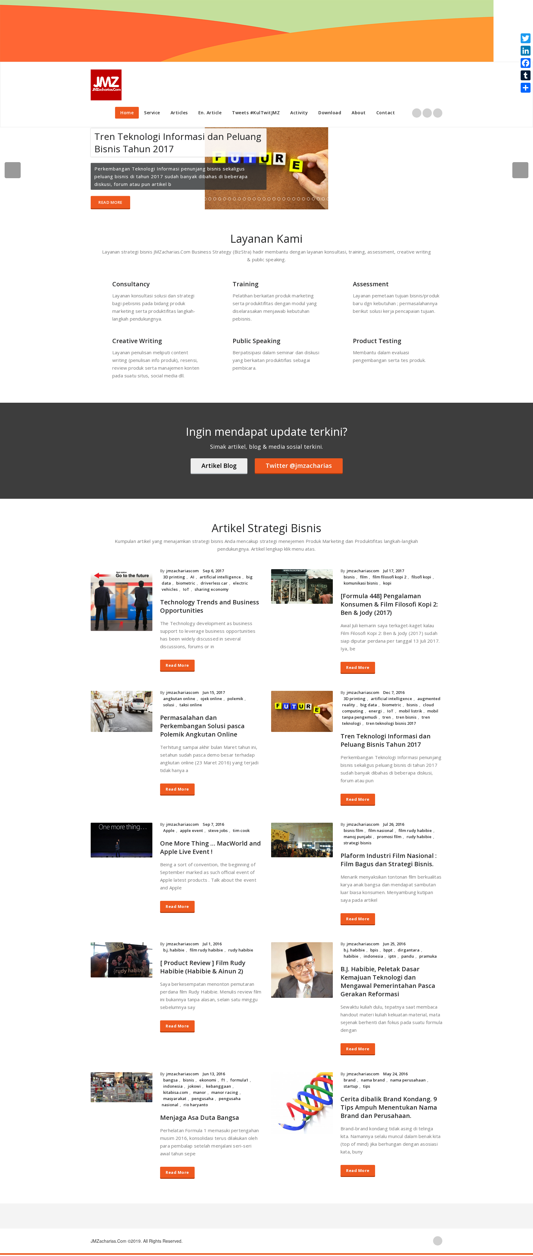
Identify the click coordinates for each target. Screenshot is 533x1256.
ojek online (211, 694)
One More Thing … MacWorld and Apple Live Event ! (210, 842)
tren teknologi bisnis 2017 (391, 718)
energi (375, 706)
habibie (351, 951)
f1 (223, 1075)
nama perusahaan (408, 1075)
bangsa (170, 1075)
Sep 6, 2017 (213, 566)
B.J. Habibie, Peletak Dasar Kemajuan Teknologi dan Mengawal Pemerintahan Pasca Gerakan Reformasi (388, 976)
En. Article (210, 113)
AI (192, 572)
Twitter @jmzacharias (299, 461)
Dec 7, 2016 (393, 688)
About (359, 113)
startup (351, 1081)
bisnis (349, 572)
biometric (185, 578)
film (363, 572)
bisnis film (353, 826)
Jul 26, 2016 (393, 819)
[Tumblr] (525, 75)
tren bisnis (406, 712)
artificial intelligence (220, 572)
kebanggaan (218, 1081)
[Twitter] (525, 38)
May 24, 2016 (395, 1069)
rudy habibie (419, 832)
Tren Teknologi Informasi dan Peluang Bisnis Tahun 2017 (386, 735)
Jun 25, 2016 (394, 939)
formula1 (239, 1075)
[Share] (525, 88)
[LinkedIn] (525, 50)
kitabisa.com (175, 1087)
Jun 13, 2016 (214, 1069)
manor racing (224, 1087)
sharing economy (212, 584)
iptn (392, 951)
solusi (168, 700)
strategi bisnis (357, 838)
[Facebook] (525, 63)
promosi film (389, 832)
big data (368, 700)
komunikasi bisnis (361, 578)
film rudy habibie (415, 826)
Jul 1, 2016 (212, 939)
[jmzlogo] (106, 84)
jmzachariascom (182, 566)
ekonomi (207, 1075)
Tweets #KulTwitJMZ (256, 113)
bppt (387, 945)
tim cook (241, 826)
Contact (385, 113)
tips (366, 1081)
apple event (191, 826)
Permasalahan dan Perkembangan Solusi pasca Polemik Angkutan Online (202, 721)
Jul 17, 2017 (393, 566)
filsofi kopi (421, 572)
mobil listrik (410, 706)
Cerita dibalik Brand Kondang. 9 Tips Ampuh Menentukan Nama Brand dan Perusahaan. (389, 1102)
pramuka (428, 951)
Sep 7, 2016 (213, 819)
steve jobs (218, 826)
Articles (179, 113)
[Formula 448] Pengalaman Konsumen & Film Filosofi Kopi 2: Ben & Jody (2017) (389, 599)
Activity (299, 113)
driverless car (214, 578)
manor (199, 1087)
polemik (235, 694)
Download (329, 113)
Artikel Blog (219, 461)
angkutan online (179, 694)
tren (386, 712)
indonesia (373, 951)
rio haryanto (196, 1100)
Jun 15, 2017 (214, 688)
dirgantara (408, 945)
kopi (387, 578)
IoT (186, 584)
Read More (110, 200)
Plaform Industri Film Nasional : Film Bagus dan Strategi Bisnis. (389, 855)
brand (350, 1075)
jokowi (194, 1081)
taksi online (191, 700)
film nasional (380, 826)
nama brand (373, 1075)
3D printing (174, 572)
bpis (374, 945)
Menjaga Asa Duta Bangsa (199, 1113)
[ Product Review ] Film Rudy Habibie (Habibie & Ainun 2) (203, 962)
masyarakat (174, 1094)
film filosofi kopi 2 (389, 572)
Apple (169, 826)
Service (152, 113)
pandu (407, 951)
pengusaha (202, 1094)
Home (127, 113)
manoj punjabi (358, 832)
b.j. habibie (173, 945)
